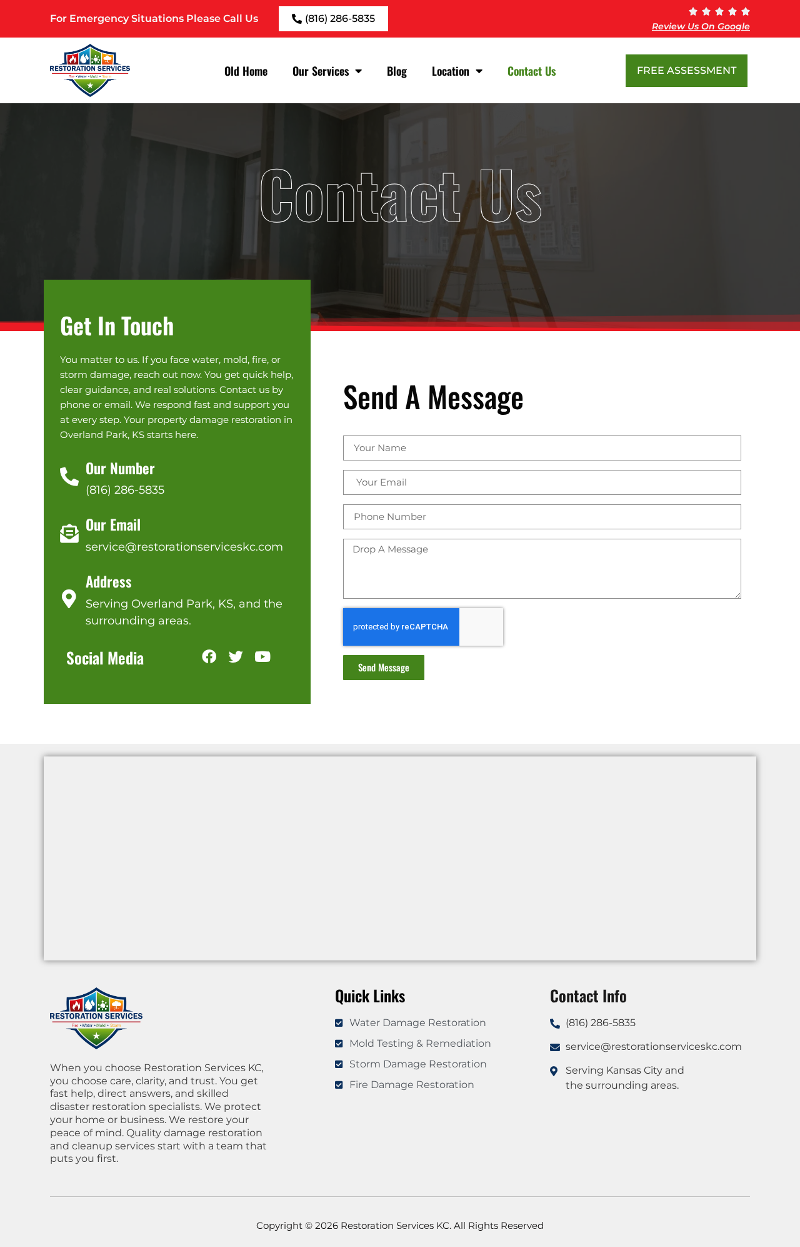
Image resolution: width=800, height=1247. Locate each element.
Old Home (246, 71)
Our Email (113, 524)
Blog (397, 71)
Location (450, 71)
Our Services (320, 71)
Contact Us (532, 71)
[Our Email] (69, 533)
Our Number (120, 468)
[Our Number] (69, 476)
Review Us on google (701, 26)
